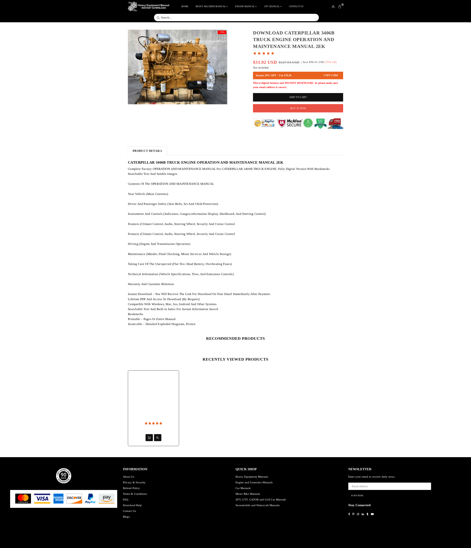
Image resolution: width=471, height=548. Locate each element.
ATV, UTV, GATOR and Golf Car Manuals (261, 499)
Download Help (132, 505)
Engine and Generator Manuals (254, 482)
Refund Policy (131, 488)
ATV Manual (272, 6)
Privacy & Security (134, 482)
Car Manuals (243, 488)
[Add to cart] (149, 437)
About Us (128, 476)
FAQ (125, 499)
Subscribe (357, 495)
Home (184, 6)
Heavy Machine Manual (211, 6)
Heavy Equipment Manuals (252, 476)
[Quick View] (157, 437)
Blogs (126, 516)
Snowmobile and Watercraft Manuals (258, 505)
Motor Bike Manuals (248, 493)
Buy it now (298, 108)
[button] (340, 6)
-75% (222, 32)
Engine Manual (245, 6)
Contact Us (296, 6)
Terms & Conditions (135, 493)
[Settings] (333, 6)
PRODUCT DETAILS (147, 150)
